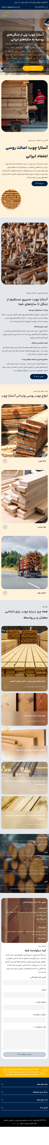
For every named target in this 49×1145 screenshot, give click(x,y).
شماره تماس (41, 1002)
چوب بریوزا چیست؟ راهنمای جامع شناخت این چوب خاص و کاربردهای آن (25, 783)
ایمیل (43, 989)
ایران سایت (15, 1123)
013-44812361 (40, 7)
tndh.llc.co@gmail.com (9, 7)
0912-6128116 (42, 939)
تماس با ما (15, 68)
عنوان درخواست (39, 1014)
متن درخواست (40, 1027)
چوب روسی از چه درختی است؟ (34, 715)
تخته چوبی (42, 461)
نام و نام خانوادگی (38, 977)
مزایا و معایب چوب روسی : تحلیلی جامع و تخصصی (27, 681)
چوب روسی (42, 527)
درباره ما (41, 183)
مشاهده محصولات (34, 68)
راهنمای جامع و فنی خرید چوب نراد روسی (30, 750)
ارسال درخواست (25, 1054)
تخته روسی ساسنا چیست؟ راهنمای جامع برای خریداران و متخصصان (25, 817)
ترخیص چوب (41, 593)
